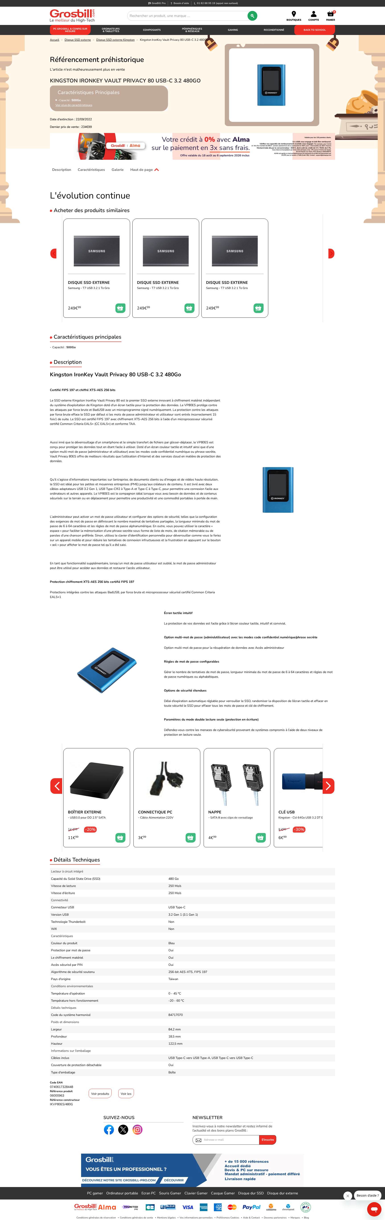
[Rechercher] (252, 16)
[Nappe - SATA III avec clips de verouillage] (237, 797)
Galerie (118, 169)
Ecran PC (148, 1193)
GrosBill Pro (159, 3)
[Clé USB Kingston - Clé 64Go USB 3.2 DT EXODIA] (307, 797)
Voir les (126, 1094)
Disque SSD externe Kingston (115, 40)
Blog (306, 1217)
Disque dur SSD (251, 1193)
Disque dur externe (282, 1193)
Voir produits (100, 1094)
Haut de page (141, 169)
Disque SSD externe (78, 40)
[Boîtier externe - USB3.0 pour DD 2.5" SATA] (96, 797)
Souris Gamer (170, 1193)
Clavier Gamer (196, 1193)
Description (61, 169)
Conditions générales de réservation (96, 1217)
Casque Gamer (223, 1193)
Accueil (54, 40)
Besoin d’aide (181, 3)
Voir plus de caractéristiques (73, 105)
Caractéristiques (91, 169)
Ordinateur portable (122, 1193)
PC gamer (95, 1193)
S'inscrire (268, 1140)
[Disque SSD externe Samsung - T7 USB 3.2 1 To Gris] (96, 268)
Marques (295, 1217)
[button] (53, 268)
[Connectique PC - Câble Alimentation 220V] (167, 797)
